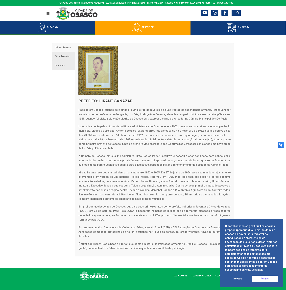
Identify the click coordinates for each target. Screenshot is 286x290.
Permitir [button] (265, 278)
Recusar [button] (238, 278)
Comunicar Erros (202, 276)
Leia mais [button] (257, 269)
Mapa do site (180, 276)
